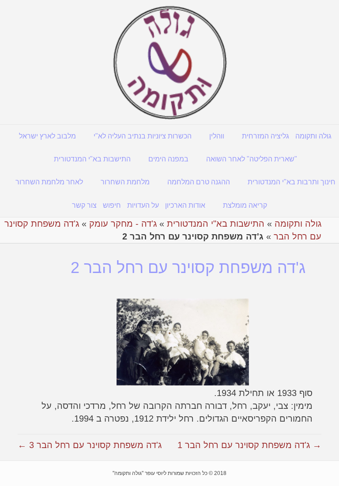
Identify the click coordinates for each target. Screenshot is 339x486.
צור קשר (84, 205)
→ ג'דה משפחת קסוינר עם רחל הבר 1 (249, 445)
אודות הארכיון (185, 205)
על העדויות (143, 205)
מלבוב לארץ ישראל (47, 136)
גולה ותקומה (313, 136)
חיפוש (112, 205)
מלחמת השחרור (125, 182)
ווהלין (216, 136)
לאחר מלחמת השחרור (49, 182)
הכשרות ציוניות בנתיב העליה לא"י (143, 136)
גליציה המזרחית (265, 136)
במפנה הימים (168, 159)
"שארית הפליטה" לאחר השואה (251, 159)
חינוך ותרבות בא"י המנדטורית (291, 182)
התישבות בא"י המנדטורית (92, 159)
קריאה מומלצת (245, 205)
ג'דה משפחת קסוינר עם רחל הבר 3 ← (90, 445)
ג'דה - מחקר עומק (123, 223)
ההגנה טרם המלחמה (198, 182)
